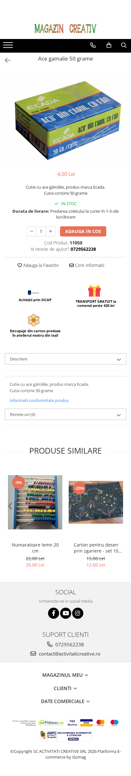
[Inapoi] (5, 60)
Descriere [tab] (18, 359)
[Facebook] (53, 613)
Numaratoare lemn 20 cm (35, 548)
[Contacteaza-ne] (93, 45)
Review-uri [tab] (22, 414)
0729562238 (69, 644)
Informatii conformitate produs (39, 400)
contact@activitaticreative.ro (69, 653)
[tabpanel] (65, 118)
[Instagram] (77, 613)
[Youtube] (65, 613)
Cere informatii (89, 265)
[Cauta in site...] (124, 45)
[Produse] (8, 47)
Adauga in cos (83, 231)
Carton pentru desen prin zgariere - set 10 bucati (96, 548)
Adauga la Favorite (40, 265)
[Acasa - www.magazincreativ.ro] (65, 28)
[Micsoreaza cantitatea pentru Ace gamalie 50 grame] (31, 231)
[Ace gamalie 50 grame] (65, 118)
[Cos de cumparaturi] (109, 45)
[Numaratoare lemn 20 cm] (35, 502)
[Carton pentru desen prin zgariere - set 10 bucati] (96, 502)
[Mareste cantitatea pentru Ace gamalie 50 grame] (50, 231)
